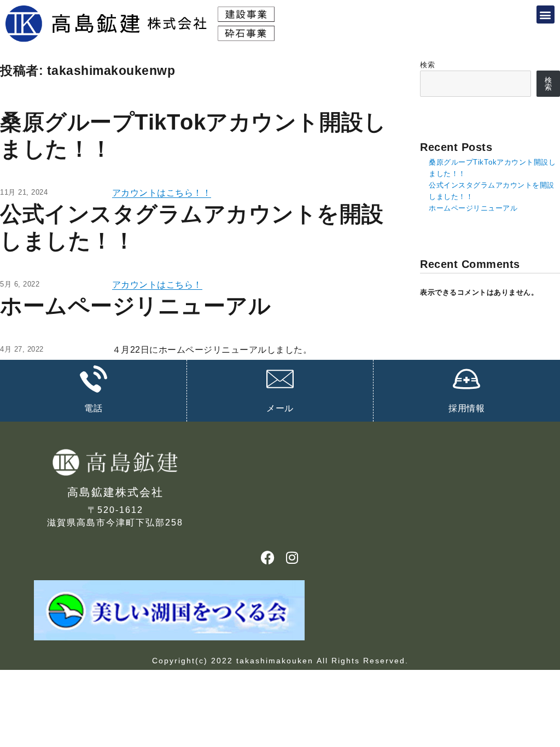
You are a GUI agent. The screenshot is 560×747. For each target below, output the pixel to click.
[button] (545, 14)
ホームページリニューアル (135, 306)
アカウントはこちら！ (157, 284)
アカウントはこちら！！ (162, 192)
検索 (427, 65)
